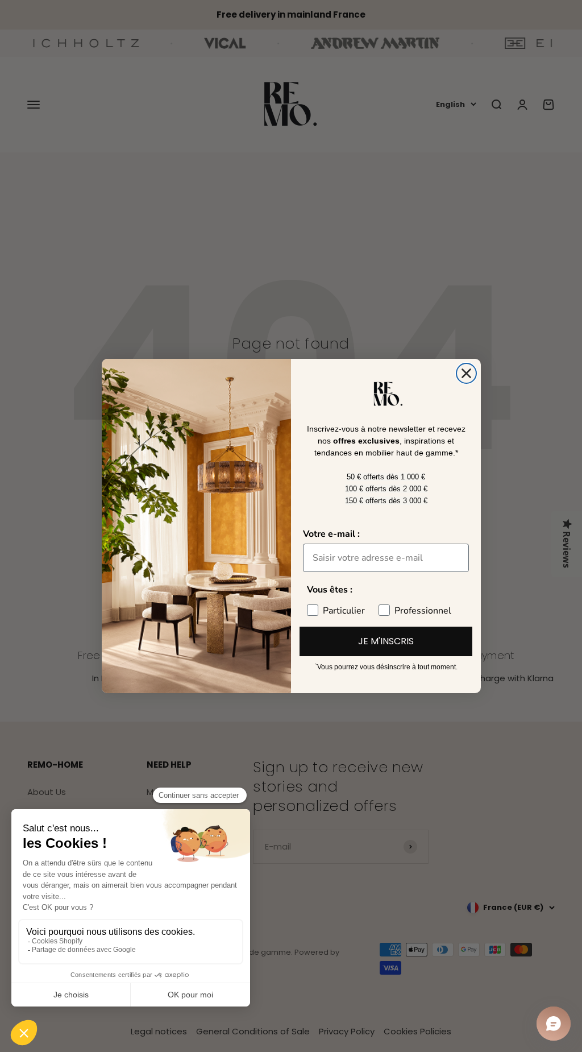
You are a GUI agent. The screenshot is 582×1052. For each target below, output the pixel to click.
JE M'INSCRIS (386, 641)
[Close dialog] (466, 373)
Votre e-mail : (331, 534)
